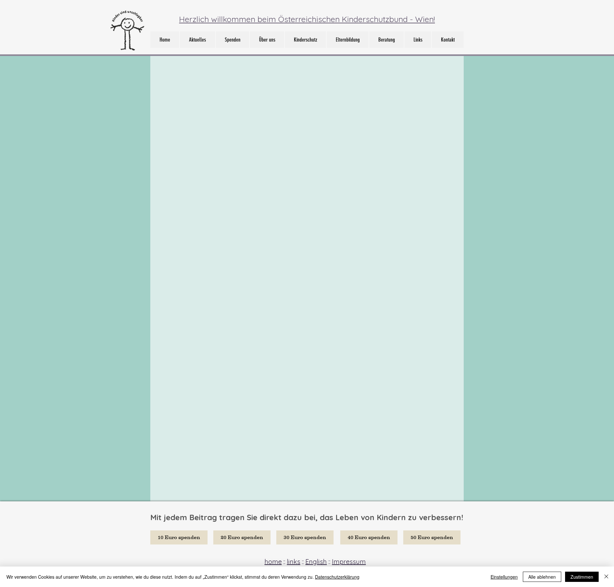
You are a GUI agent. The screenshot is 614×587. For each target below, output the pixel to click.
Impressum (349, 562)
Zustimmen (582, 577)
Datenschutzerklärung (337, 577)
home (273, 562)
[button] (266, 39)
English (316, 562)
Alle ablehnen (542, 577)
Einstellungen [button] (504, 577)
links (293, 562)
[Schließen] (606, 577)
